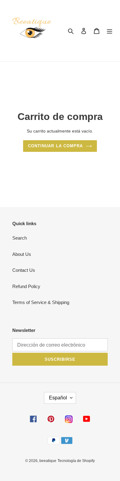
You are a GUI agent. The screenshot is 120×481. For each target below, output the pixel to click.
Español (58, 397)
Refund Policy (26, 286)
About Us (21, 254)
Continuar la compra (55, 146)
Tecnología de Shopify (76, 461)
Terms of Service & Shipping (40, 302)
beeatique (47, 461)
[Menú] (109, 30)
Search (19, 237)
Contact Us (23, 270)
